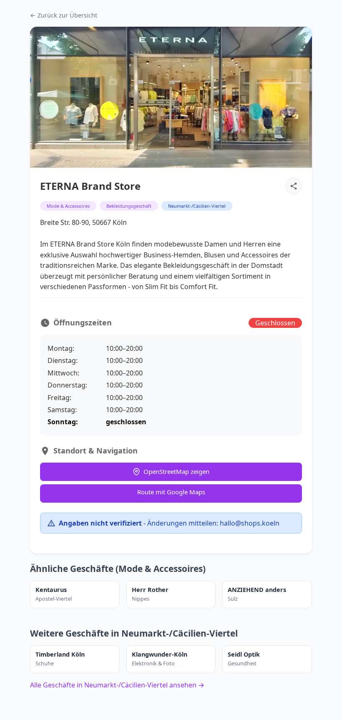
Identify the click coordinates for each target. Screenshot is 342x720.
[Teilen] (293, 186)
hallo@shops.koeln (249, 523)
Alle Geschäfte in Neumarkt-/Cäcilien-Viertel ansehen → (117, 685)
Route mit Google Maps (171, 492)
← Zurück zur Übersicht (63, 15)
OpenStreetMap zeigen (176, 471)
